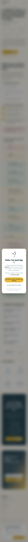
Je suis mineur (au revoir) (14, 285)
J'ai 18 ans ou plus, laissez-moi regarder (14, 279)
